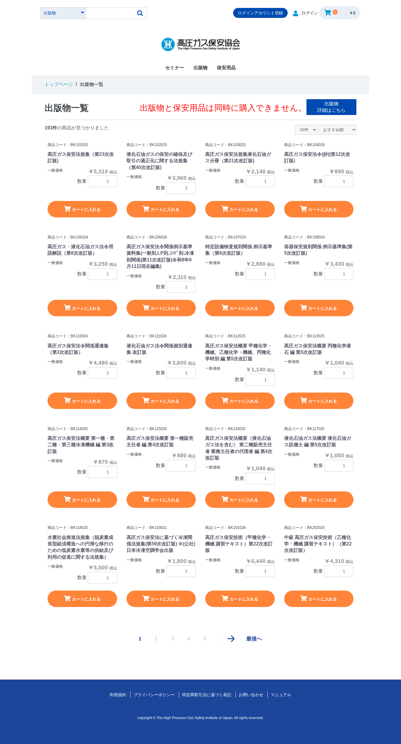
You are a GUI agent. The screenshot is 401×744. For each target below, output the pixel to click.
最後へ (254, 639)
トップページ (59, 84)
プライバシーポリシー (154, 694)
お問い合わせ (251, 694)
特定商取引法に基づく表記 (206, 694)
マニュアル (281, 694)
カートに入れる (86, 209)
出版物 (200, 67)
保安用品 (226, 67)
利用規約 (118, 694)
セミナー (174, 67)
